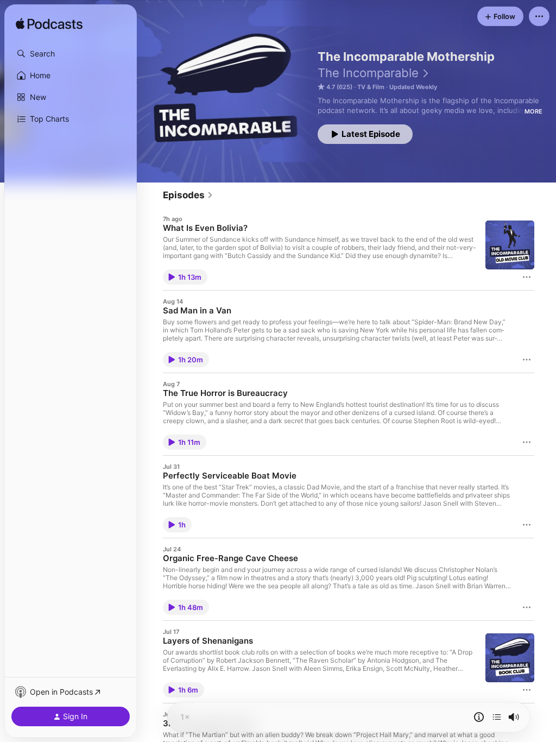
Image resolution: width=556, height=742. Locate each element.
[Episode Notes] (478, 717)
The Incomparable (368, 73)
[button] (70, 54)
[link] (188, 195)
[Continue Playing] (496, 717)
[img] (49, 24)
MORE (533, 111)
